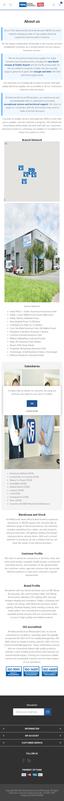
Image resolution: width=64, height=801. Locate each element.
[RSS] (40, 759)
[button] (34, 174)
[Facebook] (23, 760)
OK (32, 403)
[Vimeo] (29, 760)
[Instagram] (34, 759)
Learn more (32, 411)
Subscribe (47, 711)
